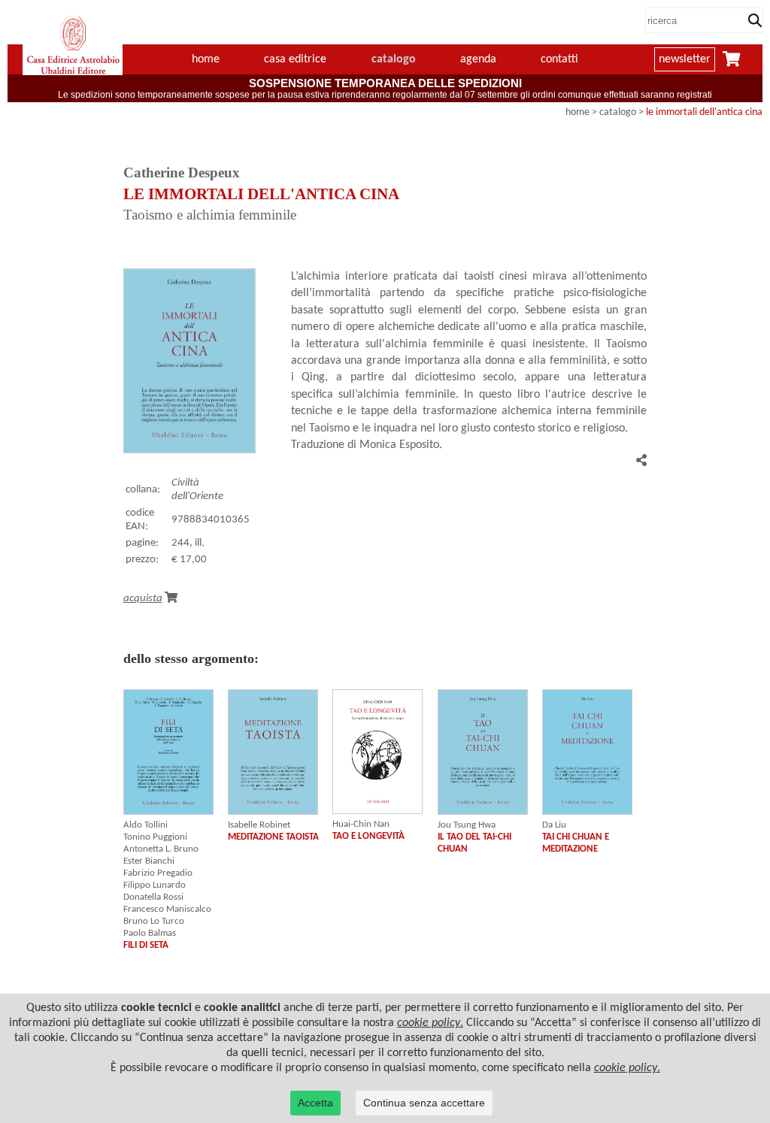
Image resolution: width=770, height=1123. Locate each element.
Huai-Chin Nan (361, 824)
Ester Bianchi (148, 861)
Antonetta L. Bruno (161, 849)
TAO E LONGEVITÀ (368, 836)
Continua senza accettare (424, 1103)
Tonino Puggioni (155, 837)
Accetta (315, 1103)
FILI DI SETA (145, 945)
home (206, 59)
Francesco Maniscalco (167, 909)
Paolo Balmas (149, 933)
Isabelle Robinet (259, 825)
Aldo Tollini (145, 825)
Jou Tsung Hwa (467, 825)
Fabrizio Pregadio (157, 873)
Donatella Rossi (153, 897)
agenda (478, 59)
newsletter (685, 59)
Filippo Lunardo (154, 885)
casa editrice (295, 59)
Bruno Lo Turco (153, 921)
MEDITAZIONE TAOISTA (273, 837)
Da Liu (554, 825)
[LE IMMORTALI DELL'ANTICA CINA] (189, 450)
